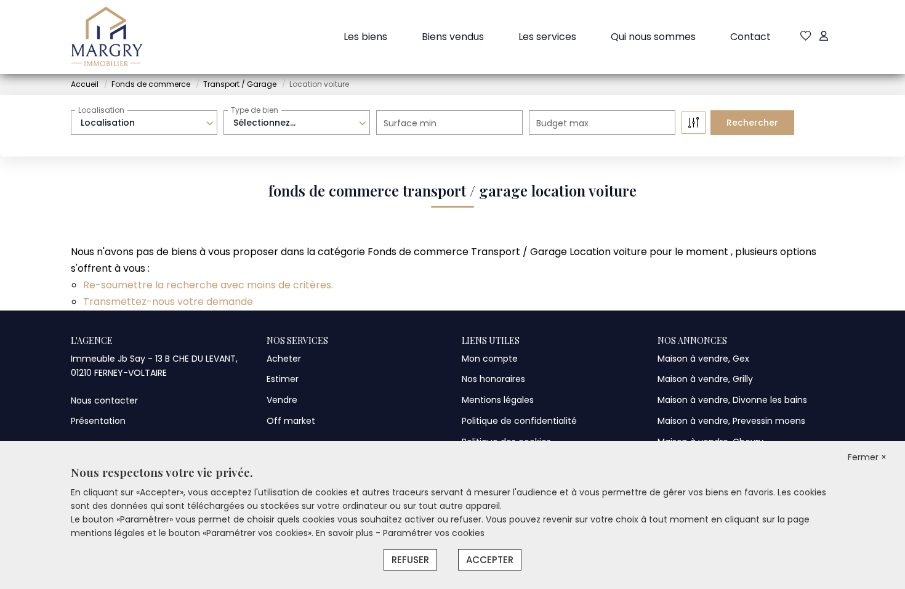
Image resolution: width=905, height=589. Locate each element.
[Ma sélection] (805, 36)
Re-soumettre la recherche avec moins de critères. (208, 285)
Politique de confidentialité (519, 421)
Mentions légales (498, 400)
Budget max (562, 123)
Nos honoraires (493, 379)
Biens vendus (453, 37)
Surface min (410, 123)
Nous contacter (104, 400)
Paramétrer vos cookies (434, 533)
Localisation (101, 110)
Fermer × (867, 457)
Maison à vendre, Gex (703, 358)
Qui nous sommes (653, 37)
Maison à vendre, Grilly (705, 379)
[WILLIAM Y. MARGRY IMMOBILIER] (107, 37)
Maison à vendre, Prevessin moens (731, 421)
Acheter (284, 358)
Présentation (98, 421)
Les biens (365, 37)
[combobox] (144, 122)
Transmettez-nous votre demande (168, 301)
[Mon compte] (823, 36)
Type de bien (254, 110)
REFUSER (410, 559)
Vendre (282, 400)
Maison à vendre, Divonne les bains (732, 400)
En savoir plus (346, 533)
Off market (291, 421)
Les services (547, 37)
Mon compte (490, 358)
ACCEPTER (489, 559)
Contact (750, 37)
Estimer (283, 379)
